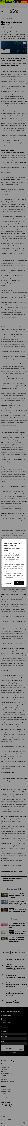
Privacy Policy (9, 577)
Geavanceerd (8, 583)
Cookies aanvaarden (19, 583)
